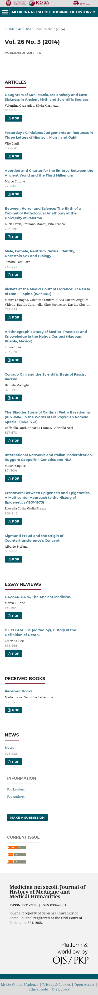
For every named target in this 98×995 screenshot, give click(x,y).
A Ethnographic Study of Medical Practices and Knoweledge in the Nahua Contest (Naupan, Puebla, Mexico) (46, 336)
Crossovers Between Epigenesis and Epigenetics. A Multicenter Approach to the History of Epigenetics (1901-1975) (47, 497)
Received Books (18, 691)
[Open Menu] (5, 12)
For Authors (16, 796)
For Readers (16, 789)
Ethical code (38, 989)
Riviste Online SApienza (20, 984)
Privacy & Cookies (56, 984)
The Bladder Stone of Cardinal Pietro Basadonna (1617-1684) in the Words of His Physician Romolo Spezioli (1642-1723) (47, 417)
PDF (15, 118)
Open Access (84, 984)
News (9, 747)
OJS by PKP (60, 989)
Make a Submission (27, 817)
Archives (26, 29)
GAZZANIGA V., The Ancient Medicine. (38, 597)
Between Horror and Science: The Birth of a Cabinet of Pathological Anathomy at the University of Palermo (43, 213)
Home (10, 29)
